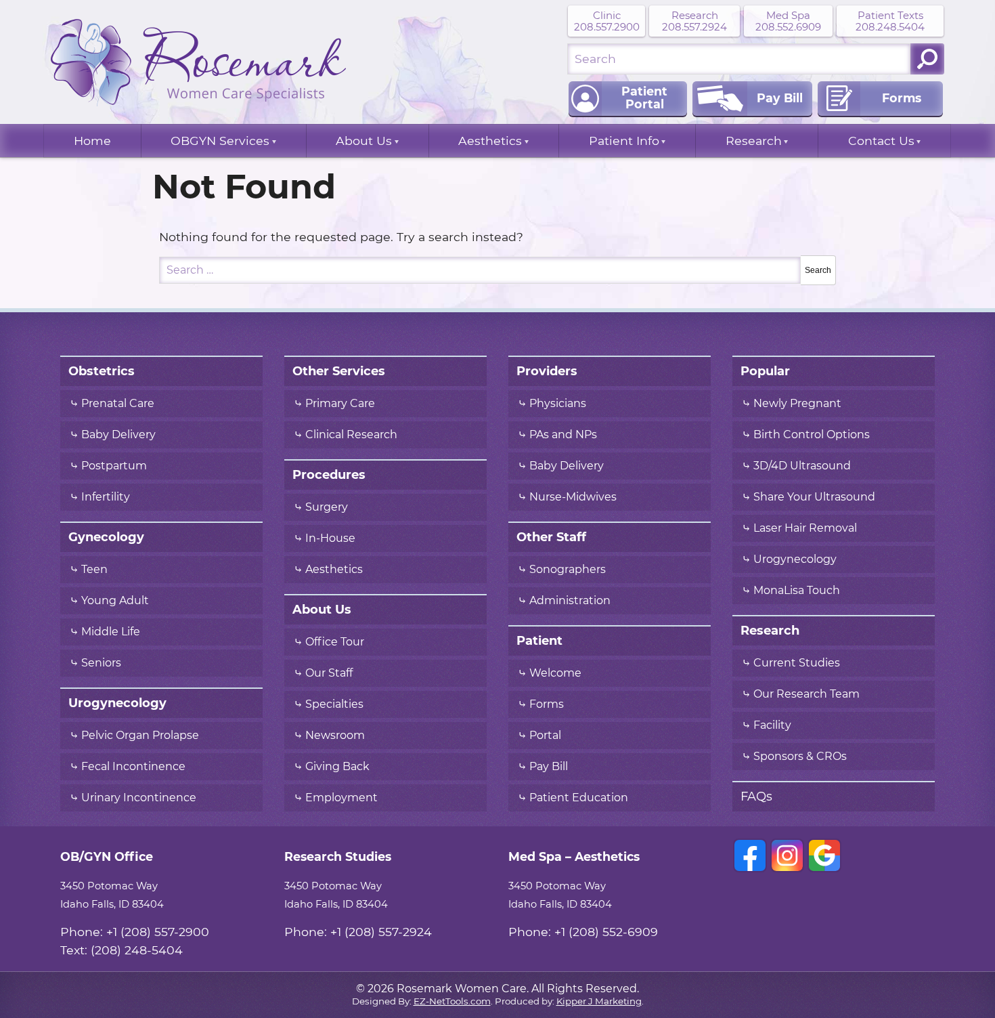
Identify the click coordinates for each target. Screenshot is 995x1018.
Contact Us (881, 141)
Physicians (557, 404)
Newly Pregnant (797, 404)
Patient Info (624, 141)
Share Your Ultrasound (814, 497)
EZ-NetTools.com (452, 1001)
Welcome (555, 673)
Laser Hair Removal (805, 528)
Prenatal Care (117, 404)
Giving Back (337, 767)
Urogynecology (795, 559)
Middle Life (110, 632)
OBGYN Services (220, 141)
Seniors (101, 663)
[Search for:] (738, 59)
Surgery (326, 507)
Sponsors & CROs (800, 756)
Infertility (105, 497)
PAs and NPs (563, 435)
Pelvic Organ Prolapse (140, 735)
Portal (545, 735)
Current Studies (796, 663)
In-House (330, 538)
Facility (772, 725)
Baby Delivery (118, 435)
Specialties (334, 704)
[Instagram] (787, 855)
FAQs (756, 796)
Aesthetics (490, 141)
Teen (94, 570)
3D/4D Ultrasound (802, 466)
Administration (570, 601)
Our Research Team (806, 694)
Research (754, 141)
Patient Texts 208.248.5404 (890, 21)
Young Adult (115, 601)
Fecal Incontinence (133, 767)
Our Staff (329, 673)
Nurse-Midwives (573, 497)
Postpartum (114, 466)
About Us (364, 141)
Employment (341, 798)
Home (92, 141)
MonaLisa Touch (796, 591)
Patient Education (578, 798)
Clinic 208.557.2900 (607, 21)
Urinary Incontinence (138, 798)
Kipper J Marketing (599, 1001)
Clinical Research (351, 435)
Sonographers (569, 570)
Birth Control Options (811, 435)
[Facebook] (750, 855)
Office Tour (334, 642)
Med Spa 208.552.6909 (788, 21)
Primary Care (340, 404)
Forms (546, 704)
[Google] (824, 855)
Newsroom (335, 735)
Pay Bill (548, 767)
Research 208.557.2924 (694, 21)
